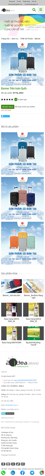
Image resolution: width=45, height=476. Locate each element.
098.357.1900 (6, 110)
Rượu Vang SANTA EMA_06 (11, 320)
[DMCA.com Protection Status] (7, 413)
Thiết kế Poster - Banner (30, 39)
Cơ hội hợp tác (6, 451)
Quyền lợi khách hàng (9, 443)
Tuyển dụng (26, 1)
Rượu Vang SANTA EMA (11, 342)
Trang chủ (12, 1)
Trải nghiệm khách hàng (9, 448)
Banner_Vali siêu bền (11, 295)
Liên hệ (34, 1)
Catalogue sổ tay (7, 432)
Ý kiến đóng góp (7, 445)
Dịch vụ (15, 39)
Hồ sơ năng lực (6, 435)
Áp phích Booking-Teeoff (33, 343)
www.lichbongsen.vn (31, 4)
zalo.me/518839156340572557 (25, 380)
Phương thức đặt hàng (9, 437)
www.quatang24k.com (15, 4)
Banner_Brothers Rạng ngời (33, 296)
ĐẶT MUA (8, 107)
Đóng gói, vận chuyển (9, 440)
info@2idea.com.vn (12, 405)
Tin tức (19, 1)
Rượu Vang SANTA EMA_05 (33, 320)
